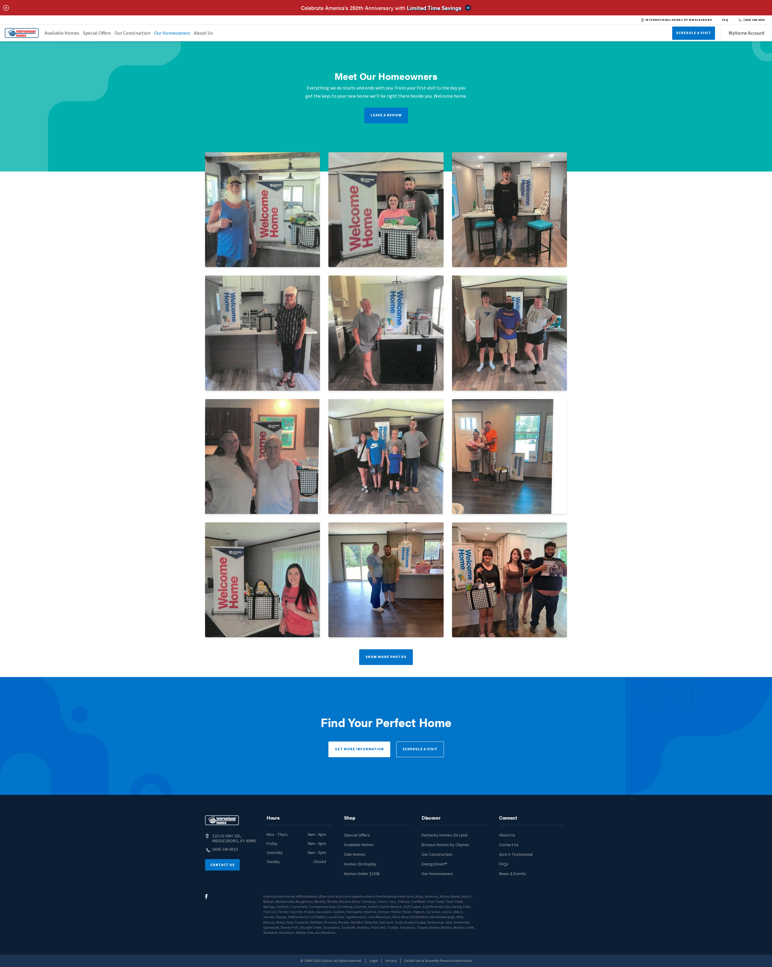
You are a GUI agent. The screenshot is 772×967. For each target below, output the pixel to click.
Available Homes (62, 33)
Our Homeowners (172, 33)
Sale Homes (354, 855)
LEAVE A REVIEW (386, 115)
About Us (203, 33)
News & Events (512, 874)
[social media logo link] (206, 896)
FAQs (503, 864)
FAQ (725, 20)
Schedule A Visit (693, 33)
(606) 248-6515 (754, 20)
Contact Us (222, 865)
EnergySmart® (434, 864)
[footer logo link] (222, 820)
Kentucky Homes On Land (444, 835)
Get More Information (359, 749)
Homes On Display (360, 864)
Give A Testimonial (516, 855)
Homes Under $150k (362, 874)
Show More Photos (386, 657)
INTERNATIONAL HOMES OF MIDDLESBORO (678, 20)
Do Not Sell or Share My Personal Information (438, 960)
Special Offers (97, 33)
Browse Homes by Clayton (445, 845)
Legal (373, 960)
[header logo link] (22, 33)
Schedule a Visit (420, 749)
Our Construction (132, 33)
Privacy (391, 960)
